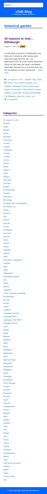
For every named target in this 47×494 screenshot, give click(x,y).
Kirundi (6, 300)
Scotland (26, 93)
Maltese (6, 336)
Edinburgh (17, 86)
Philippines (7, 370)
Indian (5, 270)
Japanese (7, 290)
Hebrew (6, 253)
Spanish (6, 413)
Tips (34, 80)
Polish (5, 373)
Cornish (6, 153)
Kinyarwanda (8, 296)
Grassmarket (15, 89)
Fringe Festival (28, 86)
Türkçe (6, 443)
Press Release (9, 383)
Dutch (5, 173)
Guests (6, 243)
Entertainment (9, 190)
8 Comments (12, 99)
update (6, 456)
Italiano (6, 287)
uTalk (5, 460)
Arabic (6, 127)
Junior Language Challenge (14, 293)
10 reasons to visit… (11, 120)
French (6, 227)
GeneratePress (34, 490)
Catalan (6, 147)
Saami (5, 400)
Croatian (6, 157)
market (30, 89)
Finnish (6, 220)
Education (7, 180)
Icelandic (7, 263)
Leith (24, 89)
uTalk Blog (23, 11)
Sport (5, 416)
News (5, 356)
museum (37, 89)
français (6, 223)
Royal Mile (17, 93)
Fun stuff (6, 233)
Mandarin (7, 340)
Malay (5, 333)
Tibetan (6, 433)
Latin (5, 327)
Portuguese (8, 380)
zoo (33, 96)
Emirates (7, 183)
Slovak (6, 410)
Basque (6, 130)
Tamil (5, 426)
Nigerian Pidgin (9, 360)
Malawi (6, 330)
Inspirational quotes (11, 277)
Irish (5, 280)
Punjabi (6, 386)
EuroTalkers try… (10, 207)
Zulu (5, 480)
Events (6, 210)
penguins (8, 93)
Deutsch (6, 170)
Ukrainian (7, 450)
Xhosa (5, 473)
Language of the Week (12, 320)
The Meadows (10, 96)
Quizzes (6, 390)
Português (7, 376)
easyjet (6, 177)
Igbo (5, 267)
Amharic (6, 123)
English (28, 80)
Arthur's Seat (12, 83)
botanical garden (25, 83)
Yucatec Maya (9, 476)
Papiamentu (8, 366)
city (35, 83)
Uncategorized (9, 453)
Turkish (6, 446)
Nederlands (8, 353)
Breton (6, 133)
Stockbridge (35, 93)
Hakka (6, 247)
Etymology (7, 200)
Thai (5, 430)
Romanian (7, 393)
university (21, 96)
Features (6, 213)
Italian (5, 283)
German (6, 237)
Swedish (6, 423)
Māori (5, 343)
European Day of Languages (14, 203)
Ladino (6, 307)
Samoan (6, 403)
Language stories (10, 323)
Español (6, 193)
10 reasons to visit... (15, 80)
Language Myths (10, 316)
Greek (5, 240)
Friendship (7, 230)
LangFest (7, 310)
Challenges (7, 150)
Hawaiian (7, 250)
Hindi (5, 257)
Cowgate (7, 86)
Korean (6, 303)
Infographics (8, 273)
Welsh (5, 470)
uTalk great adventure (12, 463)
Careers (6, 143)
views (28, 96)
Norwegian (7, 363)
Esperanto (7, 197)
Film (5, 217)
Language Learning (11, 313)
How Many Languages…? (13, 260)
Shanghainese (9, 406)
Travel (39, 80)
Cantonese (7, 140)
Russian (6, 396)
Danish (6, 163)
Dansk (6, 167)
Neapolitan (7, 350)
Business (7, 137)
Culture (6, 160)
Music (5, 346)
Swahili (6, 420)
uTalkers (6, 466)
